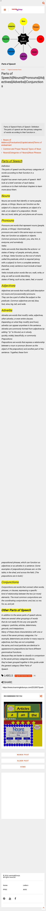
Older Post (23, 761)
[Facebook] (15, 898)
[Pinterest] (4, 898)
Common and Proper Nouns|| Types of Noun (22, 149)
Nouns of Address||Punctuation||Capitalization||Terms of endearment (21, 142)
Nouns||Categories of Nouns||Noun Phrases (22, 152)
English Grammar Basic (14, 69)
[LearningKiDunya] (17, 10)
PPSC (5, 889)
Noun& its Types (13, 741)
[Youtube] (10, 898)
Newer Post (23, 755)
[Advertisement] (16, 105)
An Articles (11, 719)
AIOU (25, 889)
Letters (25, 885)
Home (3, 69)
